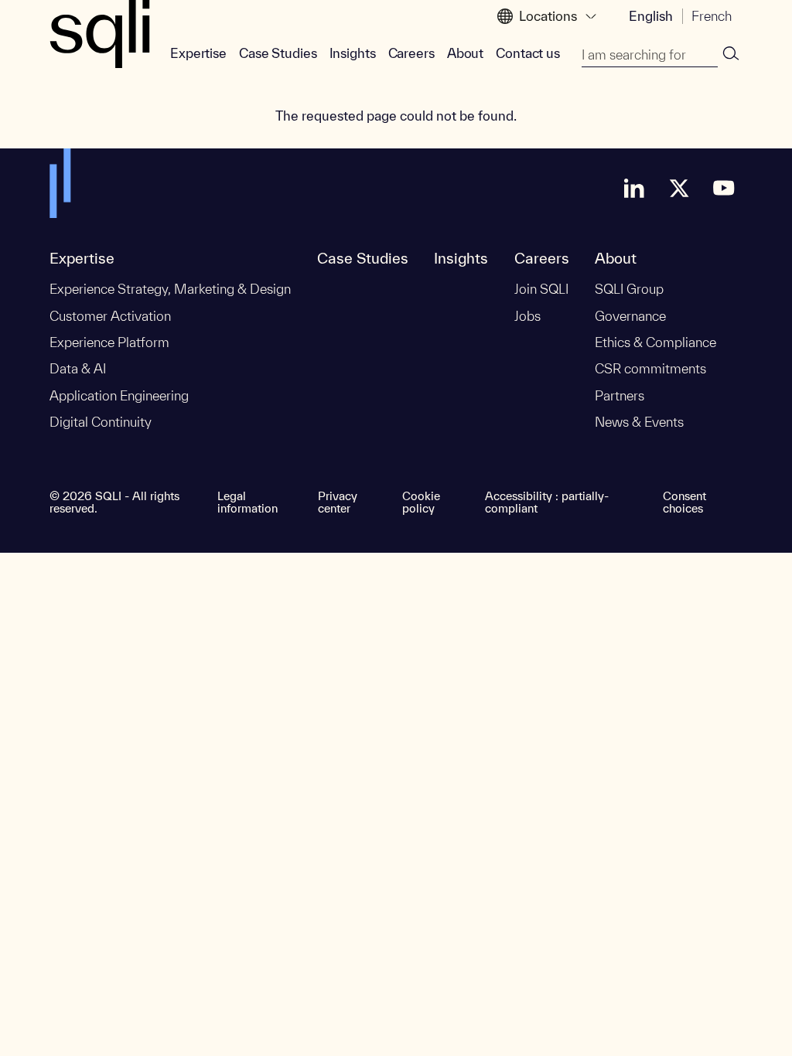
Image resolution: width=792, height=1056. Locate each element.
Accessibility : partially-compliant (547, 502)
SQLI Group (629, 288)
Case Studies (278, 53)
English (651, 16)
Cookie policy (421, 502)
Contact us (528, 53)
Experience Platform (109, 342)
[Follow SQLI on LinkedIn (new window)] (634, 187)
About (465, 53)
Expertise (198, 53)
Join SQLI (541, 288)
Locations (548, 16)
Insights (352, 53)
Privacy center (337, 502)
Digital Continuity (101, 421)
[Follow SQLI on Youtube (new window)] (723, 187)
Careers (411, 53)
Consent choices (684, 502)
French (711, 16)
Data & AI (78, 368)
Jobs (527, 315)
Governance (630, 315)
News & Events (639, 421)
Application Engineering (119, 395)
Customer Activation (110, 315)
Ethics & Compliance (655, 342)
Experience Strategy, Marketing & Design (170, 288)
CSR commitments (650, 368)
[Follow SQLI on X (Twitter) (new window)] (679, 187)
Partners (619, 395)
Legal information (247, 502)
